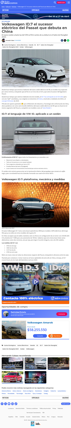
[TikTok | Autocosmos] (16, 403)
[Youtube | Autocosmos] (9, 403)
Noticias (14, 6)
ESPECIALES (35, 10)
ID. (35, 45)
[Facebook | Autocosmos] (2, 403)
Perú (48, 416)
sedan (22, 47)
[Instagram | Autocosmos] (12, 403)
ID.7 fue (44, 97)
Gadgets (46, 391)
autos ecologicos (10, 45)
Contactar (61, 314)
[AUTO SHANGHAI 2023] (35, 16)
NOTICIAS (5, 10)
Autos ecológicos (28, 391)
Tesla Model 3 (46, 108)
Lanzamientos (62, 391)
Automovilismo (6, 391)
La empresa (11, 408)
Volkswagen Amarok (40, 322)
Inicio (3, 6)
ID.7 (38, 45)
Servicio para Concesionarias (34, 412)
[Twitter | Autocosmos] (5, 403)
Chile (16, 416)
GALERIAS (65, 10)
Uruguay (53, 416)
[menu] (68, 2)
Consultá (40, 336)
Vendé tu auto (61, 2)
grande (31, 45)
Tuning (46, 393)
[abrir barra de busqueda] (55, 2)
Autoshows (6, 21)
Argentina (10, 416)
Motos (4, 393)
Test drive (28, 393)
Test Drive (57, 336)
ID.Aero (40, 99)
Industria (53, 391)
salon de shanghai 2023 (10, 47)
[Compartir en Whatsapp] (68, 40)
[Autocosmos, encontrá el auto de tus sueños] (9, 2)
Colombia (22, 416)
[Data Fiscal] (32, 423)
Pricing (54, 408)
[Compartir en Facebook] (62, 40)
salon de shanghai (47, 45)
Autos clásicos (17, 391)
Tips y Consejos (37, 393)
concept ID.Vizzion (7, 101)
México (43, 416)
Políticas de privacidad (45, 408)
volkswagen (29, 47)
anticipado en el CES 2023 (55, 97)
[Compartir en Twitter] (65, 40)
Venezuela (60, 416)
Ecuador (28, 416)
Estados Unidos (36, 416)
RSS (43, 412)
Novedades (11, 393)
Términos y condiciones (32, 408)
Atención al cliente (20, 408)
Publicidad (60, 408)
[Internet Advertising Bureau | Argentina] (38, 424)
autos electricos (22, 45)
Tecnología (19, 393)
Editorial (8, 6)
